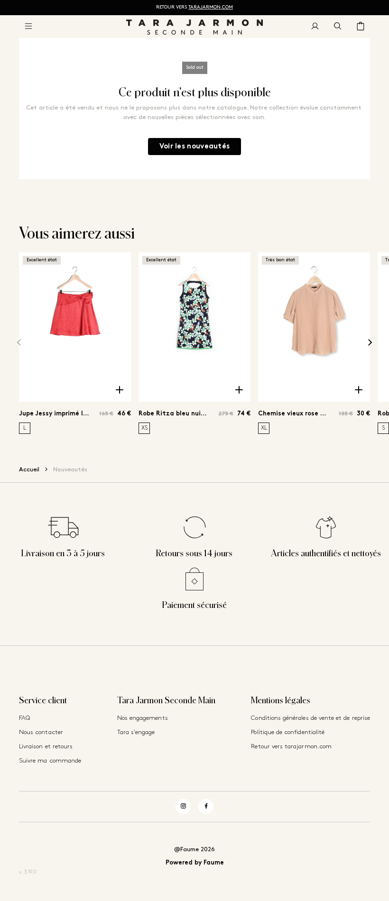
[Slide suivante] (370, 342)
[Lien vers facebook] (205, 806)
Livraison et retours (46, 747)
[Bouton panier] (360, 26)
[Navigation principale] (28, 26)
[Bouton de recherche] (337, 26)
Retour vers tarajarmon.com (291, 747)
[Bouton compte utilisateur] (315, 26)
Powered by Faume (195, 863)
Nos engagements (142, 718)
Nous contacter (41, 732)
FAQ (24, 718)
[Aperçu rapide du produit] (119, 390)
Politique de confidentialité (287, 732)
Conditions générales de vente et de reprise (310, 718)
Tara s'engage (136, 732)
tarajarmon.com (210, 7)
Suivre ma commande (50, 761)
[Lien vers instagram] (183, 806)
